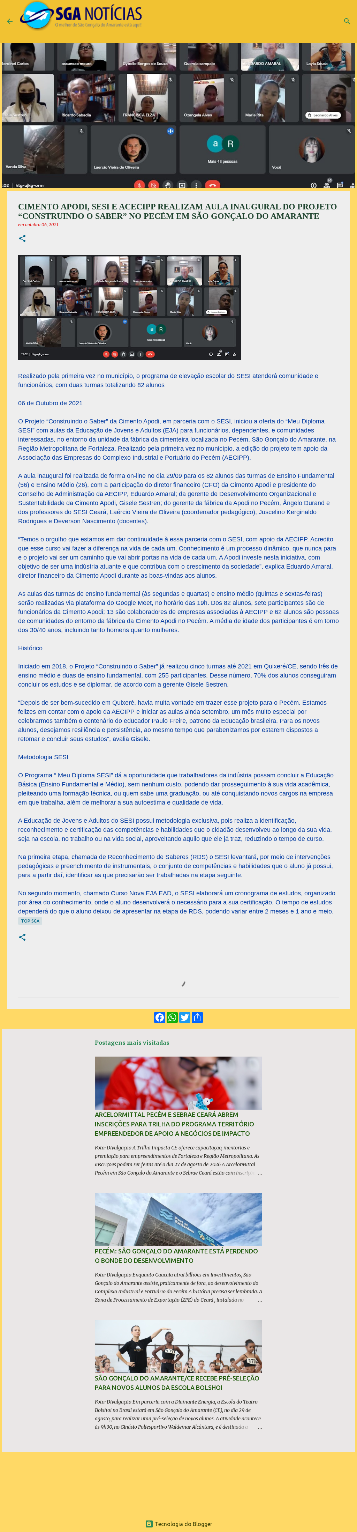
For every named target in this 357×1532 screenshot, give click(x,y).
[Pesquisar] (347, 21)
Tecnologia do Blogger (182, 1524)
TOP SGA (30, 921)
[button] (22, 239)
